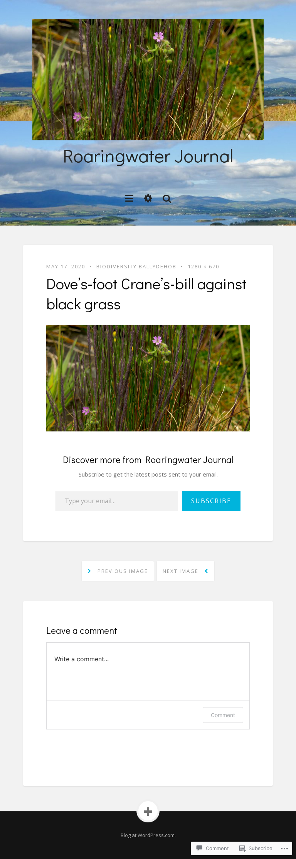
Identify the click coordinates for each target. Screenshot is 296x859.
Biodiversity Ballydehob (136, 266)
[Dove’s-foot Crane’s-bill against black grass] (148, 377)
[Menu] (129, 198)
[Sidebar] (148, 198)
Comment (223, 715)
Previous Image (122, 571)
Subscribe (211, 501)
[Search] (167, 198)
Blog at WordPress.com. (148, 835)
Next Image (181, 571)
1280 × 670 (203, 266)
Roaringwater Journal (148, 155)
